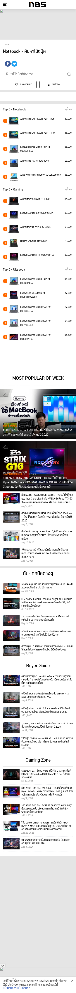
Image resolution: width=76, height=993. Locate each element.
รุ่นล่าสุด (56, 84)
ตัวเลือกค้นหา (26, 84)
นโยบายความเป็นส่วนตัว (16, 988)
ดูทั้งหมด (69, 109)
